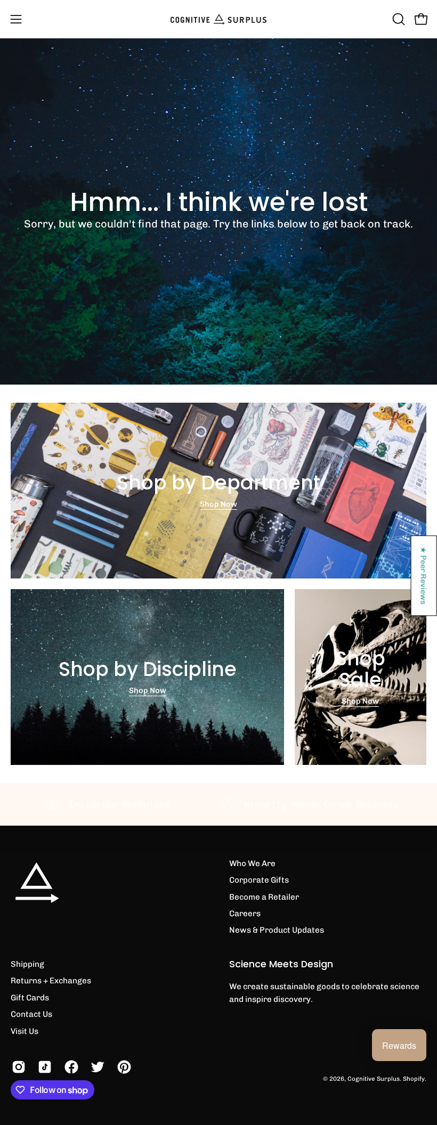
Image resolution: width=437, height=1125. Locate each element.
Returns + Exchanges (51, 980)
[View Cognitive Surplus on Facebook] (69, 1067)
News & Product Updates (276, 930)
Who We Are (252, 863)
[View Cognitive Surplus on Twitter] (96, 1067)
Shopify (414, 1078)
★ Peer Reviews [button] (424, 576)
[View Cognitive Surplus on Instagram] (17, 1067)
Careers (245, 913)
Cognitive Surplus (373, 1078)
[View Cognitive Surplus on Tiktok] (43, 1067)
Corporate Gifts (259, 880)
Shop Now (218, 504)
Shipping (27, 964)
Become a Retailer (264, 897)
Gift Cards (30, 997)
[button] (397, 19)
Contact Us (31, 1014)
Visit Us (24, 1031)
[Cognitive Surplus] (218, 19)
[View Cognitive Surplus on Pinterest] (122, 1067)
